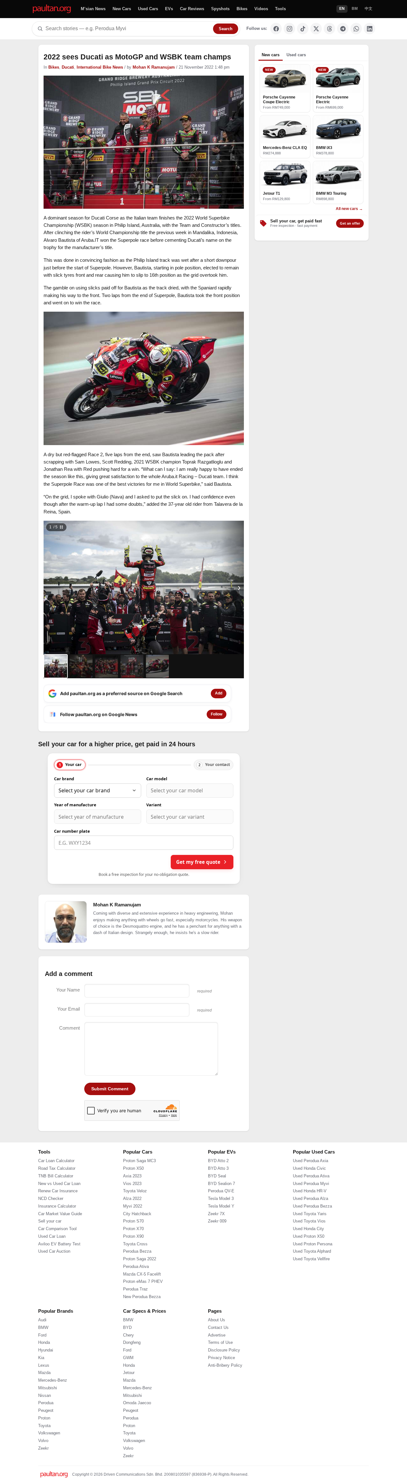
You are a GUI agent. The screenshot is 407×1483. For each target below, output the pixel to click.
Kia (41, 1358)
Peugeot (45, 1410)
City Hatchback (137, 1214)
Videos (261, 8)
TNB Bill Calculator (55, 1176)
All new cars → (349, 209)
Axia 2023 (132, 1176)
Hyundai (45, 1350)
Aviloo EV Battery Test (59, 1244)
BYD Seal (217, 1176)
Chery (128, 1335)
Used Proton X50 (308, 1236)
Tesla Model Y (221, 1206)
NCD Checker (50, 1198)
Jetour (129, 1373)
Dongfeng (132, 1342)
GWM (128, 1358)
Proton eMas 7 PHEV (143, 1281)
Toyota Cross (135, 1244)
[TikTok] (302, 28)
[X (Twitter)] (316, 28)
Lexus (43, 1365)
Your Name (68, 989)
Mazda (44, 1373)
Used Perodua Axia (310, 1161)
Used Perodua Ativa (311, 1176)
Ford (42, 1335)
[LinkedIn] (369, 28)
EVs (169, 8)
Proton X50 (133, 1168)
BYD (127, 1327)
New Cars (122, 8)
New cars (270, 54)
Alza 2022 (132, 1198)
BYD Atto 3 (218, 1168)
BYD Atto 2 (218, 1161)
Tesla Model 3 (221, 1198)
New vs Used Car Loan (59, 1184)
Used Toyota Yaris (310, 1214)
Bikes (242, 8)
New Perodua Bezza (142, 1297)
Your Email (68, 1009)
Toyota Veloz (135, 1191)
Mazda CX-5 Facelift (142, 1274)
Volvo (43, 1441)
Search (225, 28)
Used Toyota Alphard (312, 1251)
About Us (216, 1320)
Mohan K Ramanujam (154, 67)
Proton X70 (133, 1229)
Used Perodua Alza (310, 1198)
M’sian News (93, 8)
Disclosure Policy (224, 1350)
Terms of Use (220, 1342)
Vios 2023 (132, 1184)
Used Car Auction (54, 1251)
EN (342, 8)
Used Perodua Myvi (311, 1184)
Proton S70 (133, 1221)
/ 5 (53, 527)
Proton (44, 1418)
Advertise (216, 1335)
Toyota (44, 1426)
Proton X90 (133, 1236)
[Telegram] (342, 28)
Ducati (68, 67)
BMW (43, 1327)
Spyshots (220, 8)
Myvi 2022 (132, 1206)
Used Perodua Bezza (312, 1206)
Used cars (296, 54)
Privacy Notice (221, 1358)
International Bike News (100, 67)
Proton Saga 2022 (139, 1259)
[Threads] (329, 28)
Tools (280, 8)
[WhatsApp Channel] (356, 28)
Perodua (45, 1403)
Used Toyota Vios (309, 1221)
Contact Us (218, 1327)
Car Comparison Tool (57, 1229)
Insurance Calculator (57, 1206)
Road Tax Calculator (56, 1168)
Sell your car (49, 1221)
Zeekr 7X (216, 1214)
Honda (44, 1342)
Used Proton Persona (312, 1244)
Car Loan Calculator (56, 1161)
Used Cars (148, 8)
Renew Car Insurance (58, 1191)
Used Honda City (308, 1229)
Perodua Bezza (137, 1251)
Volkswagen (49, 1433)
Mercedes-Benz (52, 1380)
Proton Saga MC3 (139, 1161)
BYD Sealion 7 (221, 1184)
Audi (42, 1320)
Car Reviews (192, 8)
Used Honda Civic (309, 1168)
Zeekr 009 (217, 1221)
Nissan (44, 1395)
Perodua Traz (135, 1289)
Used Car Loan (52, 1236)
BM (355, 8)
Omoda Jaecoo (137, 1403)
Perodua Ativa (136, 1266)
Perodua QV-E (221, 1191)
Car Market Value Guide (60, 1214)
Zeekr (43, 1448)
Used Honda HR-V (310, 1191)
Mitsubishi (47, 1388)
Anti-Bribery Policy (225, 1365)
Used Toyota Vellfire (311, 1259)
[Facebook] (276, 28)
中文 (368, 8)
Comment (69, 1028)
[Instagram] (289, 28)
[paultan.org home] (52, 9)
